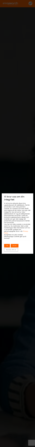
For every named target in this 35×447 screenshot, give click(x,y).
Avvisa (15, 245)
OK (7, 245)
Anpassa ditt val (11, 249)
